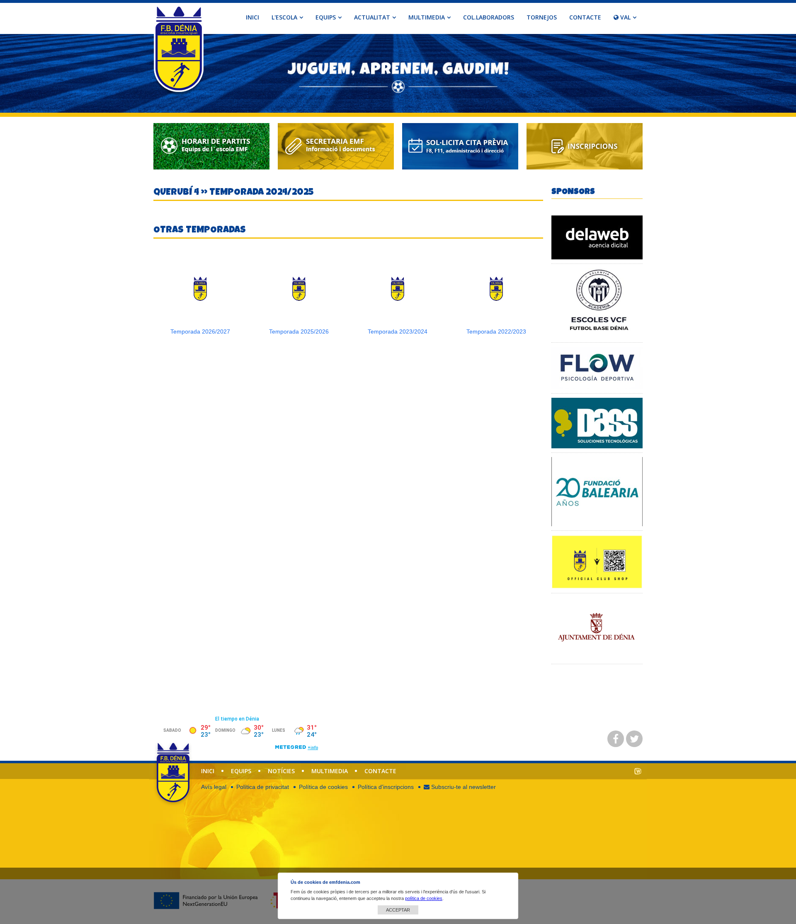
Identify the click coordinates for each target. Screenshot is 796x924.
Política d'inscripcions (386, 787)
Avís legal (213, 787)
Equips (241, 771)
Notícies (281, 771)
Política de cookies (323, 787)
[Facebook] (615, 738)
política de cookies (423, 898)
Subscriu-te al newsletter (463, 787)
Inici (252, 17)
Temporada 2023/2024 (397, 331)
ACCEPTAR (398, 909)
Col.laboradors (488, 17)
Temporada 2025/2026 (299, 331)
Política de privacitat (262, 787)
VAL (625, 17)
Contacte (585, 17)
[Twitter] (634, 738)
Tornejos (542, 17)
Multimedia (329, 771)
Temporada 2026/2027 (200, 331)
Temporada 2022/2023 (496, 331)
